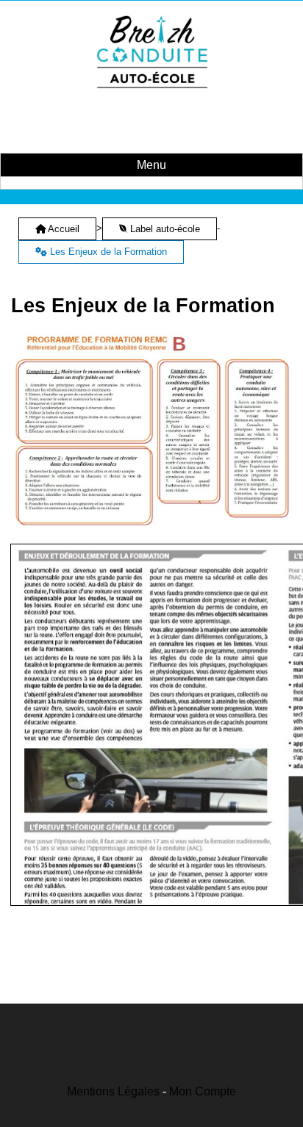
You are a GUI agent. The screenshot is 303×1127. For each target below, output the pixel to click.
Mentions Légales (113, 1091)
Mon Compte (202, 1091)
